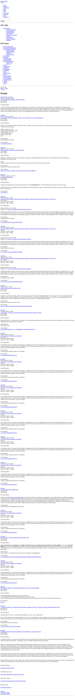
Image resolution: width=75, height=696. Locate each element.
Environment (9, 33)
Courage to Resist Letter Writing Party (9, 489)
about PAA (6, 17)
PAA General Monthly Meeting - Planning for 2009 (12, 99)
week (5, 97)
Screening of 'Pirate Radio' (7, 177)
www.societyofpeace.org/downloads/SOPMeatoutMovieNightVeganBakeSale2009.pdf (21, 556)
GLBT (5, 65)
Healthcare (6, 67)
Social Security (7, 77)
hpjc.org (2, 602)
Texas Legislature (8, 78)
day (8, 97)
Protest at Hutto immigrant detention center (10, 288)
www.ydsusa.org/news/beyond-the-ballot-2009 (11, 222)
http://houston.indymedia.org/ (7, 668)
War (4, 83)
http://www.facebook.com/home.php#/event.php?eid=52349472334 (16, 306)
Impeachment (7, 69)
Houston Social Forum (11, 35)
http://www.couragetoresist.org (16, 497)
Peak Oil (8, 63)
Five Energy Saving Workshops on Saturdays (11, 335)
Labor (5, 71)
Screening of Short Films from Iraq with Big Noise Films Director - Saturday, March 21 (21, 631)
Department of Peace (11, 29)
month (2, 97)
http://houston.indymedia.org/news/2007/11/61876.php (13, 681)
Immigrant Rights (10, 52)
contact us (6, 14)
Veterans (5, 82)
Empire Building (10, 32)
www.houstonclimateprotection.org (9, 355)
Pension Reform (7, 75)
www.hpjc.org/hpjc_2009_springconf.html (10, 626)
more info (3, 115)
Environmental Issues (8, 61)
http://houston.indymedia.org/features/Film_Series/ (12, 674)
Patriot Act (8, 53)
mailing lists (6, 7)
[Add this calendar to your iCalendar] (5, 692)
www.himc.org (4, 192)
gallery (5, 10)
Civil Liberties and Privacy (10, 49)
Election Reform (10, 31)
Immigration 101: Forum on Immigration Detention (12, 150)
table (11, 97)
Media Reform (9, 37)
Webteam (8, 40)
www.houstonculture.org (6, 143)
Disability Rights (10, 50)
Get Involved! (7, 28)
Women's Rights (10, 54)
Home (2, 88)
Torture (5, 81)
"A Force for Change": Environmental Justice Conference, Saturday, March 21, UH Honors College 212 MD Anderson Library (30, 607)
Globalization (7, 66)
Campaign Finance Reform (10, 48)
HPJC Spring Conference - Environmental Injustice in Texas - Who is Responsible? (20, 588)
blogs (5, 15)
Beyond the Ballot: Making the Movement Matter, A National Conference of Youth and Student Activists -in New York (28, 199)
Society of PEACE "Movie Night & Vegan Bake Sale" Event (15, 537)
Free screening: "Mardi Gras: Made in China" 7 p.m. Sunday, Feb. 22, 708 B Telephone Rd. (22, 117)
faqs (4, 11)
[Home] (2, 2)
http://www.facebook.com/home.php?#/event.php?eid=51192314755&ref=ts (18, 170)
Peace (5, 74)
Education (6, 57)
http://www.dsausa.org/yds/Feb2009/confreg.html (19, 209)
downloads (6, 13)
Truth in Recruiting (10, 39)
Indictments (6, 70)
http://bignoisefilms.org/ (6, 687)
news (5, 5)
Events (6, 88)
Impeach (8, 36)
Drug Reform (7, 56)
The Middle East (7, 79)
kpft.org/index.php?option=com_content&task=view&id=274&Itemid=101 (18, 329)
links (5, 9)
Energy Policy (9, 62)
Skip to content (4, 1)
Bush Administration (8, 46)
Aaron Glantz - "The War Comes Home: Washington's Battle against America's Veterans (21, 312)
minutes (5, 6)
